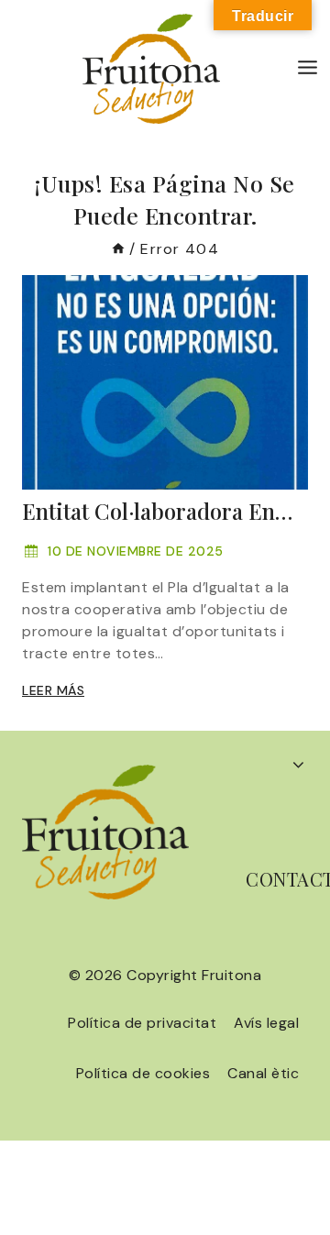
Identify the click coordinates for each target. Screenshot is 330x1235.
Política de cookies (143, 1073)
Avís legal (266, 1022)
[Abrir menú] (308, 69)
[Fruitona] (151, 69)
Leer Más (53, 690)
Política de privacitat (142, 1022)
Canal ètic (263, 1073)
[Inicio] (118, 249)
